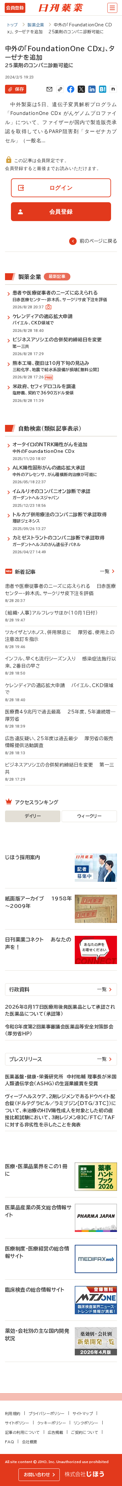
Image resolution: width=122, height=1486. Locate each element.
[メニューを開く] (112, 8)
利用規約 (13, 1413)
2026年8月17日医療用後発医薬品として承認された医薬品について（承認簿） (60, 1011)
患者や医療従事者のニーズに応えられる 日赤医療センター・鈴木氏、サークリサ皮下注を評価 (60, 590)
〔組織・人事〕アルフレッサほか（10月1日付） (54, 612)
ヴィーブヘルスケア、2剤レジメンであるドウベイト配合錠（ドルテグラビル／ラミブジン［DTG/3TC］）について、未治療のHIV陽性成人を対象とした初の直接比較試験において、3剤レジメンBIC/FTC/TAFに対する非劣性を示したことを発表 (60, 1110)
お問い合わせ (37, 1474)
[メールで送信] (49, 89)
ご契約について (84, 1432)
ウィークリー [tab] (89, 816)
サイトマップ (83, 1413)
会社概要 (30, 1442)
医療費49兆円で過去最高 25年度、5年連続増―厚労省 (60, 715)
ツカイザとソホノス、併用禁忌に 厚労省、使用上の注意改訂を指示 (59, 636)
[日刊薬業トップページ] (61, 8)
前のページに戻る (98, 241)
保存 (19, 89)
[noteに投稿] (113, 89)
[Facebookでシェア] (70, 89)
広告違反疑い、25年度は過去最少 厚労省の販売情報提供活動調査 (59, 742)
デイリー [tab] (33, 816)
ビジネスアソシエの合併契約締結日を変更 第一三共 (59, 768)
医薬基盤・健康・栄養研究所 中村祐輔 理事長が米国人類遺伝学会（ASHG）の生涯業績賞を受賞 (60, 1080)
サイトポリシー (17, 1423)
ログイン (61, 187)
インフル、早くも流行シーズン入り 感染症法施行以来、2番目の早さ (60, 662)
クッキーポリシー (51, 1423)
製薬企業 (36, 25)
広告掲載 (56, 1432)
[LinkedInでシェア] (92, 89)
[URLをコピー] (60, 89)
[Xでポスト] (81, 89)
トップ (12, 25)
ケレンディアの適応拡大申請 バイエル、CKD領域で (59, 689)
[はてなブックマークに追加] (102, 89)
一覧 (104, 571)
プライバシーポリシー (46, 1413)
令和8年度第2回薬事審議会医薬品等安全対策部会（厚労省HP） (59, 1030)
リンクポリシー (86, 1423)
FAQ (9, 1442)
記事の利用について (22, 1432)
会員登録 (15, 8)
